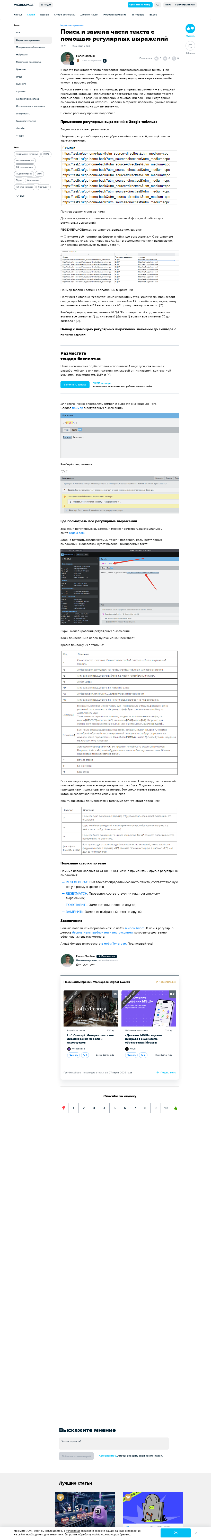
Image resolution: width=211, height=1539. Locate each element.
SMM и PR (21, 84)
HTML (46, 154)
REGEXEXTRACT (78, 882)
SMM (39, 174)
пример (77, 408)
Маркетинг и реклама (28, 40)
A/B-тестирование (24, 167)
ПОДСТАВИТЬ (76, 905)
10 (166, 1106)
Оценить (73, 1055)
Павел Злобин (85, 56)
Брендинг (21, 69)
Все (18, 32)
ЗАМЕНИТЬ (74, 912)
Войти (168, 5)
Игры (19, 76)
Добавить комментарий (76, 1456)
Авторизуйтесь (108, 1455)
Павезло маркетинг (91, 60)
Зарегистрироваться (185, 5)
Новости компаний (115, 14)
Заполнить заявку (75, 384)
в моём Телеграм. (114, 943)
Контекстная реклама (27, 99)
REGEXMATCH (76, 894)
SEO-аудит (43, 187)
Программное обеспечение (30, 47)
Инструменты (23, 113)
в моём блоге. (134, 928)
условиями (73, 1531)
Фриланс (20, 91)
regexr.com (77, 533)
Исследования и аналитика (30, 106)
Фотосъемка (33, 180)
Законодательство (26, 121)
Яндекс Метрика (24, 174)
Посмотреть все (167, 982)
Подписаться (108, 956)
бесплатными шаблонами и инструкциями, (102, 932)
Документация (89, 14)
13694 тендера (102, 383)
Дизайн (20, 128)
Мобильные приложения (136, 1030)
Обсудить (190, 53)
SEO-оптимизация (24, 160)
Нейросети (22, 54)
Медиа (47, 5)
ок (176, 1532)
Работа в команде (24, 187)
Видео (153, 14)
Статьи (31, 14)
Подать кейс (168, 1072)
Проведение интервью (27, 154)
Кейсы (18, 14)
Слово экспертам (64, 14)
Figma (19, 180)
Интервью (138, 14)
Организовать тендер (140, 5)
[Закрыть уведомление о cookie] (196, 1533)
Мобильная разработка (28, 62)
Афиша (44, 14)
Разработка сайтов (76, 1030)
